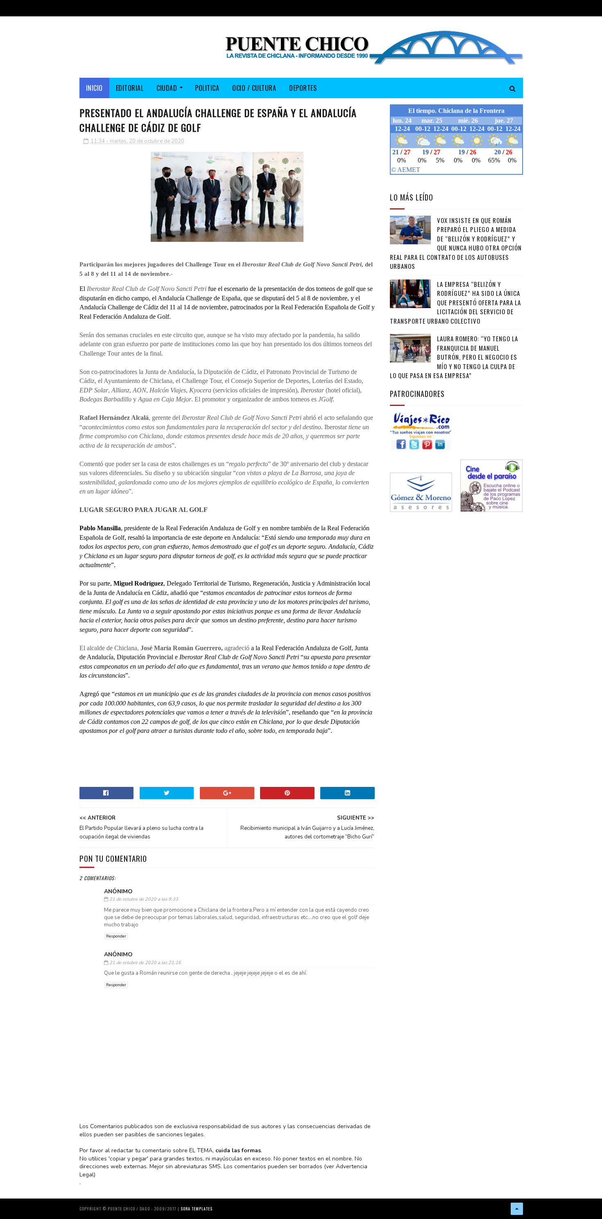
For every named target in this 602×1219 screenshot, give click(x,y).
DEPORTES (303, 88)
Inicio (94, 88)
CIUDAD (166, 88)
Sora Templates (197, 1208)
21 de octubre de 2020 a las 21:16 (145, 963)
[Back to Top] (517, 1209)
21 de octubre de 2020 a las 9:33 (143, 899)
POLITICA (207, 88)
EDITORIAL (130, 88)
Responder (116, 936)
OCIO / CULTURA (254, 88)
